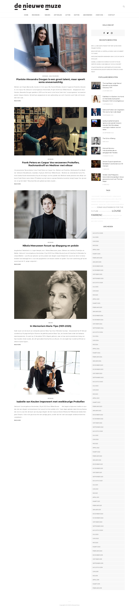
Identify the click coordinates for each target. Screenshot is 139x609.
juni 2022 (96, 439)
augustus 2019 (98, 567)
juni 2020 (96, 538)
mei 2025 (95, 295)
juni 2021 (95, 489)
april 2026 (96, 249)
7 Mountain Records (106, 196)
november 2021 (98, 468)
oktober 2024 (97, 324)
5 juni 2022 (106, 185)
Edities (76, 15)
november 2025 (98, 270)
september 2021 (98, 476)
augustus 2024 (98, 332)
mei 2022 (95, 443)
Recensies (36, 15)
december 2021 (98, 464)
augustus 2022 (98, 431)
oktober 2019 (97, 559)
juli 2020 (95, 534)
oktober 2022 (97, 423)
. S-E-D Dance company (105, 211)
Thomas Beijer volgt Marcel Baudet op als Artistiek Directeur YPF (112, 85)
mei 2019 (95, 575)
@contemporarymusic (112, 201)
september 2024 (98, 328)
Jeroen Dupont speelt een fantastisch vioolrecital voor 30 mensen (113, 164)
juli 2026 (95, 237)
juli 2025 (95, 286)
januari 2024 (97, 361)
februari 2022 (97, 456)
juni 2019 (95, 571)
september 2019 (98, 563)
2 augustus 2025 (80, 236)
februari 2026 (97, 258)
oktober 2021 (97, 472)
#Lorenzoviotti (101, 201)
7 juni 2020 (106, 169)
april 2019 (96, 579)
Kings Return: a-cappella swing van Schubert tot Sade (107, 52)
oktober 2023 (97, 373)
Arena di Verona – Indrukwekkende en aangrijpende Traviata (110, 150)
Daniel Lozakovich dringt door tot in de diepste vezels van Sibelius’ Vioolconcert (106, 63)
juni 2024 (96, 340)
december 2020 (98, 513)
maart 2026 (96, 253)
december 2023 (98, 365)
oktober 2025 (97, 274)
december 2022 (98, 414)
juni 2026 (96, 241)
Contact (111, 15)
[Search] (124, 6)
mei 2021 (95, 493)
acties (67, 15)
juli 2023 (95, 385)
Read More (17, 101)
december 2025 (98, 266)
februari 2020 (97, 551)
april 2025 (96, 299)
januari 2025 (97, 311)
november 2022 (98, 418)
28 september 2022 (108, 133)
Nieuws (47, 15)
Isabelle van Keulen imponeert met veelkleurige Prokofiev (51, 401)
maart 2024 (96, 353)
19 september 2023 (108, 115)
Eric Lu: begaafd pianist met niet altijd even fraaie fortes (106, 47)
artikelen (58, 15)
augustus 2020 (98, 530)
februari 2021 (97, 505)
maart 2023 (96, 402)
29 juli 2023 (74, 392)
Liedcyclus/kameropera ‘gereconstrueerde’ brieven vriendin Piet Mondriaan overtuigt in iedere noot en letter (112, 125)
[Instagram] (112, 33)
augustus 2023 (98, 381)
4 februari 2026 (80, 153)
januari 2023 (97, 410)
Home (26, 15)
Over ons (99, 15)
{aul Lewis (111, 199)
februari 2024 (97, 357)
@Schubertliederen (97, 221)
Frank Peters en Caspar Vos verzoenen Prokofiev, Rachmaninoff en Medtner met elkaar (50, 164)
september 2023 (98, 377)
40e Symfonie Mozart (112, 218)
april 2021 (96, 497)
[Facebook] (104, 33)
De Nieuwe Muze (22, 70)
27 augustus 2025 (108, 156)
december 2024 (98, 315)
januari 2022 (97, 460)
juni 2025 (96, 291)
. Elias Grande (95, 196)
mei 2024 (95, 344)
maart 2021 (96, 501)
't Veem (108, 204)
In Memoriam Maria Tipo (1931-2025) (50, 326)
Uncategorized (54, 76)
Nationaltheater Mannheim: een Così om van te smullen (107, 57)
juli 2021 (95, 485)
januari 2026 (97, 262)
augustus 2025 (98, 282)
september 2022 (98, 427)
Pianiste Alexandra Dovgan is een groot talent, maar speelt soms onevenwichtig (50, 80)
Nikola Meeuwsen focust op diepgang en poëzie (51, 245)
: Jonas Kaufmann (104, 207)
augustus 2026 (98, 233)
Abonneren (87, 15)
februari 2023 (97, 406)
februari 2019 (97, 588)
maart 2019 (96, 584)
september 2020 (98, 526)
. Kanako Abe (102, 204)
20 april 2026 (81, 70)
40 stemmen (104, 199)
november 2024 (98, 319)
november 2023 (98, 369)
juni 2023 (96, 390)
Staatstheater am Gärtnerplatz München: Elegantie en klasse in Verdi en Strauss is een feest (107, 69)
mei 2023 (95, 394)
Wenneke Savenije (23, 317)
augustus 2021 (98, 480)
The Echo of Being (109, 138)
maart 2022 (96, 452)
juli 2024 (95, 336)
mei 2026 (95, 245)
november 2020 (98, 518)
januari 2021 (97, 509)
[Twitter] (108, 33)
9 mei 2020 (106, 142)
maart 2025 (96, 303)
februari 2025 (97, 307)
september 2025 (98, 278)
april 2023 (96, 398)
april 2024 (96, 348)
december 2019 (98, 555)
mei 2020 (95, 542)
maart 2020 (96, 546)
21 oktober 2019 (107, 91)
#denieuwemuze (107, 215)
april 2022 (96, 447)
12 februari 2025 (80, 317)
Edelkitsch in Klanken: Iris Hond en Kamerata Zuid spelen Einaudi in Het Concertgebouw (113, 99)
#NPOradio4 (94, 204)
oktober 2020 (97, 522)
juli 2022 (95, 435)
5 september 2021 (108, 104)
